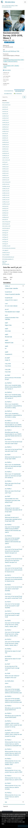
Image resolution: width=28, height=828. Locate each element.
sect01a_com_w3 (6, 252)
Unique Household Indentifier (12, 294)
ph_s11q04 (7, 454)
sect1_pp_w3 (5, 243)
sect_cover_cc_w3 (6, 226)
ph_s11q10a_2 (8, 535)
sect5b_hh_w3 (5, 120)
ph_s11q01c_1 (8, 401)
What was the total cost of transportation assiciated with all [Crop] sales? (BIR (13, 519)
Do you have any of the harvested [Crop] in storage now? (12, 668)
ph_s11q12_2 (8, 594)
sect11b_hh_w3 (5, 144)
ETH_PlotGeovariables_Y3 (7, 259)
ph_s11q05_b (8, 471)
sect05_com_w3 (5, 197)
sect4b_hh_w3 (5, 115)
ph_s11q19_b (8, 696)
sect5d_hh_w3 (5, 126)
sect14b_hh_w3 (5, 155)
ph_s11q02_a (8, 420)
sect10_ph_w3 (5, 212)
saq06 (6, 352)
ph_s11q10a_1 (8, 524)
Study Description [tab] (8, 90)
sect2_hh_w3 (5, 109)
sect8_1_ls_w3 (5, 164)
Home (3, 5)
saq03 (6, 334)
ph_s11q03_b (8, 447)
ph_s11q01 (7, 375)
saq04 (6, 340)
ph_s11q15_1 (8, 620)
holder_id (7, 286)
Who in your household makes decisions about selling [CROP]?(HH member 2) (13, 396)
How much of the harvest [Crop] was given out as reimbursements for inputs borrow (13, 569)
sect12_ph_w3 (5, 208)
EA (5, 348)
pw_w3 (6, 309)
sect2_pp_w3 (5, 241)
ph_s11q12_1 (8, 584)
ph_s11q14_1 (8, 601)
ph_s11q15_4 (8, 639)
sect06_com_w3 (5, 195)
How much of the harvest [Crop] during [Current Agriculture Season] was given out (13, 551)
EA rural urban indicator (11, 306)
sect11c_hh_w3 (5, 146)
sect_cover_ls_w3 (6, 159)
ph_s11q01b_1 (8, 383)
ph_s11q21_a (8, 721)
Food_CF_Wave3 (5, 102)
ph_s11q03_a (8, 439)
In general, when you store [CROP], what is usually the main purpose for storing (13, 725)
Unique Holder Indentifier (11, 288)
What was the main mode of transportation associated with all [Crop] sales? (13, 509)
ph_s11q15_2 (8, 630)
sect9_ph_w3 (5, 215)
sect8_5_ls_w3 (5, 173)
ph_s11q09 (7, 515)
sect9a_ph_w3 (5, 217)
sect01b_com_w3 (6, 204)
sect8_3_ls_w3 (5, 168)
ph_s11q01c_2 (8, 411)
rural (6, 303)
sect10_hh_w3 (5, 140)
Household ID (8, 354)
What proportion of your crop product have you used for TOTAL (13, 796)
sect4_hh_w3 (5, 113)
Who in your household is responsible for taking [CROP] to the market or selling (13, 405)
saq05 (6, 346)
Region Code (8, 325)
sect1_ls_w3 (4, 162)
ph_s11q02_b (8, 430)
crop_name (8, 363)
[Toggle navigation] (25, 2)
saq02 (6, 328)
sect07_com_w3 (5, 190)
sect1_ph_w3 (5, 219)
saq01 (6, 322)
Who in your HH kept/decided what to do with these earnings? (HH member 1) (13, 466)
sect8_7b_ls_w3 (5, 179)
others (6, 683)
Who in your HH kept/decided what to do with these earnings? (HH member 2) (13, 475)
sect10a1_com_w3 (6, 186)
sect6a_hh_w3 (5, 129)
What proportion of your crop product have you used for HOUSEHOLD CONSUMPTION (13, 743)
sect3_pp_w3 (5, 239)
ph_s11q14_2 (8, 611)
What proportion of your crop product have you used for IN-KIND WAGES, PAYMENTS (13, 753)
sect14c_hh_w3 (5, 157)
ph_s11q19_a (8, 686)
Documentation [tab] (8, 93)
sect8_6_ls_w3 (5, 175)
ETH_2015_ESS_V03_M (6, 7)
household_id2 (8, 297)
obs (6, 802)
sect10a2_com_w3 (6, 245)
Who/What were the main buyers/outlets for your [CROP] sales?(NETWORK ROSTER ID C (13, 424)
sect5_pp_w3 (5, 234)
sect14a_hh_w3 (5, 153)
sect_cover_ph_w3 (6, 221)
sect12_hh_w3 (5, 148)
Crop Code (8, 371)
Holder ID (7, 360)
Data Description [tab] (19, 91)
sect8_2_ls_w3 (5, 166)
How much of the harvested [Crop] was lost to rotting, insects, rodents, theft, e (12, 624)
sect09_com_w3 (5, 188)
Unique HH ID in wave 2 (11, 300)
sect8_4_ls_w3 (5, 171)
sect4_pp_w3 (5, 237)
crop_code (7, 369)
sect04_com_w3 (5, 201)
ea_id (6, 315)
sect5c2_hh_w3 (5, 124)
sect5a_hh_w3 (5, 118)
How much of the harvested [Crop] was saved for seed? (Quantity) (12, 605)
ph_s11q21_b (8, 730)
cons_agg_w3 (5, 250)
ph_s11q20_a (8, 705)
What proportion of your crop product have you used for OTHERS (13, 787)
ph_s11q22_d (8, 768)
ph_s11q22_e (8, 775)
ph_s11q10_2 (8, 556)
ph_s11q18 (7, 673)
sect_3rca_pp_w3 (6, 223)
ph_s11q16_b (8, 656)
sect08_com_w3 (5, 193)
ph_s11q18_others (9, 681)
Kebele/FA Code (9, 342)
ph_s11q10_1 (8, 547)
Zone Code (8, 331)
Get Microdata (10, 42)
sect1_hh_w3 (5, 107)
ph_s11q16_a (8, 648)
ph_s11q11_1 (8, 565)
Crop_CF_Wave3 (5, 254)
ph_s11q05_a (8, 462)
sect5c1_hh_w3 (5, 122)
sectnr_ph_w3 (5, 206)
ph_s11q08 (7, 505)
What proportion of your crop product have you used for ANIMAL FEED (13, 762)
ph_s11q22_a (8, 739)
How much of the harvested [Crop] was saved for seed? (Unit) (12, 615)
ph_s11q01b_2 (8, 392)
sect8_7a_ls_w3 (5, 177)
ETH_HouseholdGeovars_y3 (8, 256)
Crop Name (8, 366)
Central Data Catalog (9, 5)
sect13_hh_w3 (5, 151)
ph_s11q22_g (8, 792)
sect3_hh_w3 (5, 111)
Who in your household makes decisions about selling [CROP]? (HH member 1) (13, 387)
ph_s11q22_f (8, 783)
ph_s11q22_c (8, 758)
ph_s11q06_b (8, 488)
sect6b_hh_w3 (5, 131)
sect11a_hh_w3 (5, 142)
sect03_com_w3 (5, 199)
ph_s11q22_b (8, 749)
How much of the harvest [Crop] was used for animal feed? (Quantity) (13, 588)
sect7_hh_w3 (5, 133)
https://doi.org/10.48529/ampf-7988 (11, 51)
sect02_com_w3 (5, 184)
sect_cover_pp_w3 (6, 182)
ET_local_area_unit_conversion (8, 248)
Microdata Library (10, 2)
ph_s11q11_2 (8, 575)
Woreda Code (8, 336)
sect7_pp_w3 (5, 232)
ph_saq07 (7, 357)
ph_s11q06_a (8, 481)
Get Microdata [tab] (18, 93)
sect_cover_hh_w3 (6, 104)
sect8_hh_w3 (5, 135)
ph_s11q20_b (8, 713)
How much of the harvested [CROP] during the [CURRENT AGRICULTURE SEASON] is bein (13, 691)
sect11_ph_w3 (5, 210)
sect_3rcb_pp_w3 (6, 228)
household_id (8, 292)
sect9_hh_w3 (5, 137)
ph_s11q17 (7, 664)
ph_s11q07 (7, 496)
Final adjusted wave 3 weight (12, 311)
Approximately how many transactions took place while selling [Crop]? (12, 500)
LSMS (16, 5)
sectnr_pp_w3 (5, 230)
